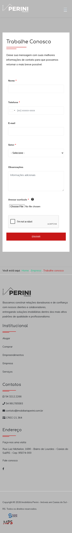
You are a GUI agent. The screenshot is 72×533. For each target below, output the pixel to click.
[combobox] (12, 110)
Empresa (8, 363)
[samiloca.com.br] (13, 515)
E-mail (11, 123)
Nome (12, 80)
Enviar (36, 236)
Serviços (8, 371)
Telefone (14, 102)
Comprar (8, 346)
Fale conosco (10, 460)
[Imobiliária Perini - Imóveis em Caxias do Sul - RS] (15, 8)
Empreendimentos (13, 355)
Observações (15, 167)
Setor (12, 144)
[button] (65, 8)
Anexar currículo (18, 199)
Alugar (6, 338)
